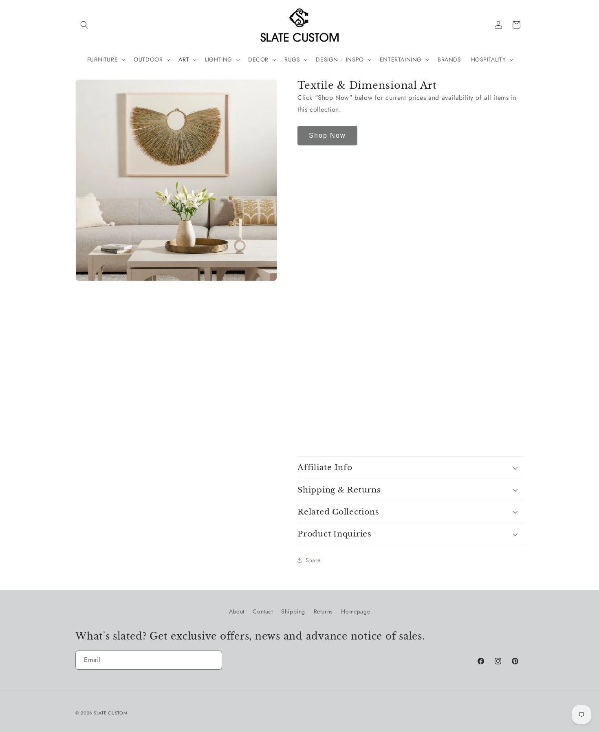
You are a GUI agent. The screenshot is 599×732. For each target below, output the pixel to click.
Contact (263, 611)
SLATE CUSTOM (110, 713)
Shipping (293, 611)
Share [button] (313, 560)
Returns (323, 611)
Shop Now (327, 135)
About (236, 611)
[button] (84, 25)
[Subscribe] (213, 660)
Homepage (355, 611)
